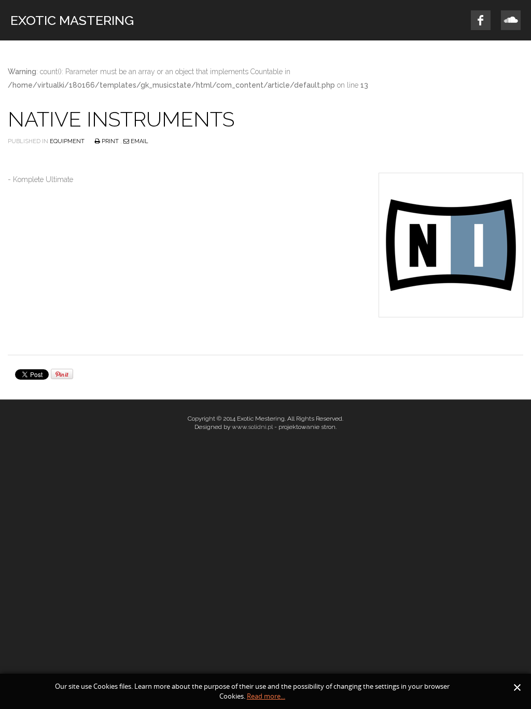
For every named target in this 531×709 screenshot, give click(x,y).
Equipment (67, 141)
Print (110, 141)
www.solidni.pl (252, 426)
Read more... (266, 696)
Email (138, 141)
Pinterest (511, 20)
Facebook (481, 20)
